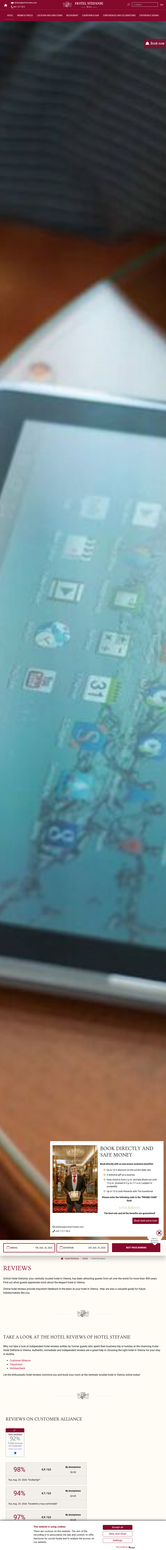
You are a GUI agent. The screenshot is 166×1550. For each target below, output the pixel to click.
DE (161, 5)
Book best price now (145, 1220)
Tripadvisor (16, 1364)
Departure (68, 1247)
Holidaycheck (17, 1368)
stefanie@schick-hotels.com (25, 3)
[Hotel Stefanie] (83, 5)
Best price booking (136, 1247)
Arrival (14, 1247)
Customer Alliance (20, 1360)
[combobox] (29, 1248)
